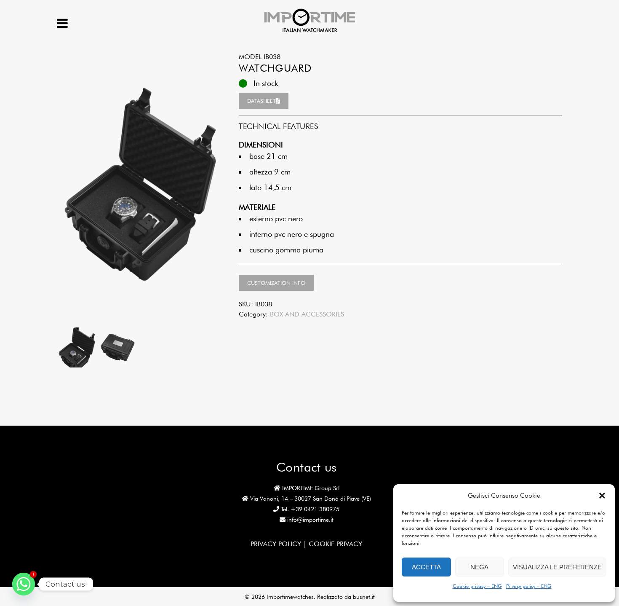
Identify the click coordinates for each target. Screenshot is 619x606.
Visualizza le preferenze (557, 567)
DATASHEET (261, 100)
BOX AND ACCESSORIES (307, 314)
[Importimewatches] (309, 31)
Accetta (426, 567)
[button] (602, 495)
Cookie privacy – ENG (477, 586)
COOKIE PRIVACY (335, 544)
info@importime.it (310, 519)
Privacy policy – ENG (529, 586)
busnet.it (364, 596)
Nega (479, 567)
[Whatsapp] (23, 584)
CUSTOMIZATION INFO (276, 282)
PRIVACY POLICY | (280, 544)
